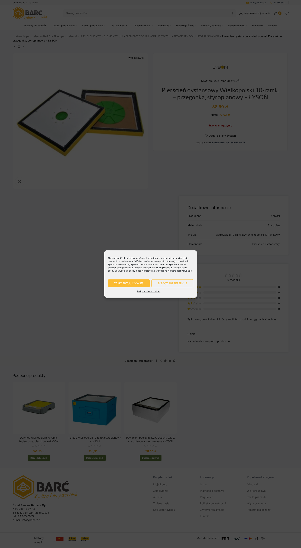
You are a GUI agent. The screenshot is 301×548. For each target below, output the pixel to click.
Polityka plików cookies (148, 291)
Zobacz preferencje (172, 283)
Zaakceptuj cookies (129, 283)
